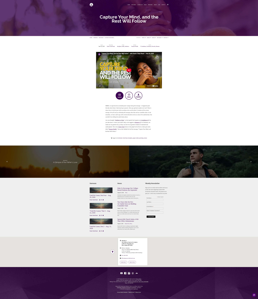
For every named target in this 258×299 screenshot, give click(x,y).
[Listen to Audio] (101, 199)
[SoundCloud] (136, 273)
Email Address (150, 206)
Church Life (140, 4)
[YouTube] (121, 273)
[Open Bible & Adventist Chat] (254, 295)
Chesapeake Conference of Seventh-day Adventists (126, 287)
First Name (149, 198)
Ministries (150, 4)
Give (159, 4)
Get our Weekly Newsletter (122, 292)
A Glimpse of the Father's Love (65, 162)
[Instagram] (129, 273)
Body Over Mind (192, 162)
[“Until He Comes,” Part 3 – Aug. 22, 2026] (101, 207)
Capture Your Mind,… (110, 37)
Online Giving (138, 292)
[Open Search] (167, 4)
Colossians (149, 46)
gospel (134, 138)
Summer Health (134, 46)
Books (153, 37)
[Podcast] (133, 273)
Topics (143, 37)
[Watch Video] (99, 199)
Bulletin (138, 97)
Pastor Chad (121, 127)
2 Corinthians (143, 46)
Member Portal (131, 292)
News (126, 192)
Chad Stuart (125, 138)
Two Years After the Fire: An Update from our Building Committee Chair (126, 204)
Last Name (149, 202)
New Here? (133, 4)
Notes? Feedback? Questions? (153, 210)
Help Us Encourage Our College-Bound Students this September (127, 189)
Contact (163, 4)
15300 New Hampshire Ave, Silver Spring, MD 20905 (138, 281)
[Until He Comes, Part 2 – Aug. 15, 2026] (101, 223)
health (123, 46)
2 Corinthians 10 (144, 120)
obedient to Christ (119, 120)
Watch (120, 97)
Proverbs (153, 46)
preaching (141, 138)
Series (148, 37)
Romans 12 (138, 122)
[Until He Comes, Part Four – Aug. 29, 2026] (101, 192)
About (155, 4)
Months (165, 37)
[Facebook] (125, 273)
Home (129, 4)
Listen (129, 97)
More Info (123, 262)
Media (145, 4)
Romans (157, 46)
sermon (145, 138)
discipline (101, 37)
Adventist (120, 138)
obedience (127, 46)
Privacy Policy (138, 278)
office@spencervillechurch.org (128, 258)
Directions (132, 262)
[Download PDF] (103, 199)
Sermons (95, 37)
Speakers (159, 37)
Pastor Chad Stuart (111, 46)
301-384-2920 (125, 255)
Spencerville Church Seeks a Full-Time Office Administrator (128, 220)
